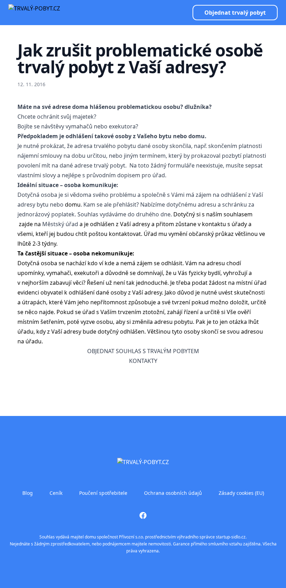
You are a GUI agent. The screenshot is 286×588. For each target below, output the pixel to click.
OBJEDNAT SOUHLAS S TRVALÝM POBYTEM (143, 351)
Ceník (56, 493)
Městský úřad (60, 224)
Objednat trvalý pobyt (235, 12)
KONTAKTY (143, 361)
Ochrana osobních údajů (173, 493)
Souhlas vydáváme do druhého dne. (124, 214)
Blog (27, 493)
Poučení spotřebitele (103, 493)
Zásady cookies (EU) (241, 493)
